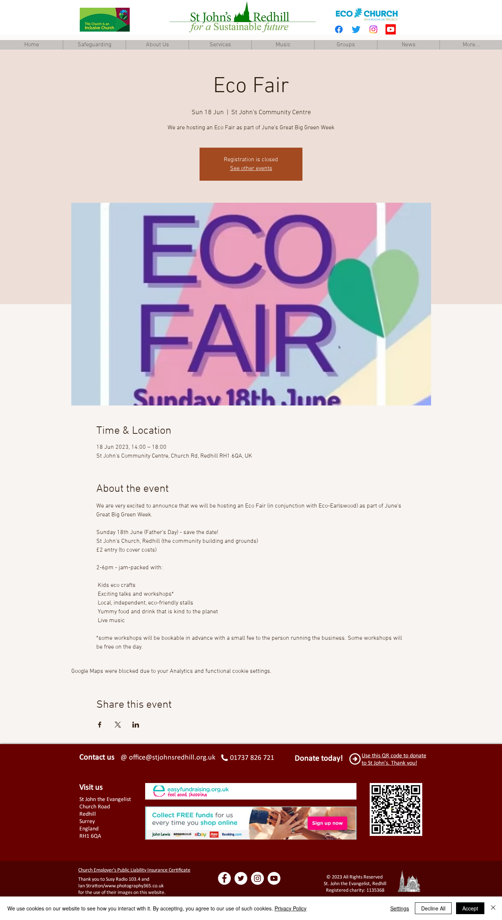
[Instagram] (373, 29)
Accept (470, 908)
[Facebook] (339, 29)
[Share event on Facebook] (99, 725)
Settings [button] (399, 908)
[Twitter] (356, 29)
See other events (251, 168)
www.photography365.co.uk (134, 886)
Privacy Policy (290, 908)
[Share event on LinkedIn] (135, 725)
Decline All (433, 908)
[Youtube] (391, 29)
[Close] (493, 908)
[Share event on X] (117, 725)
